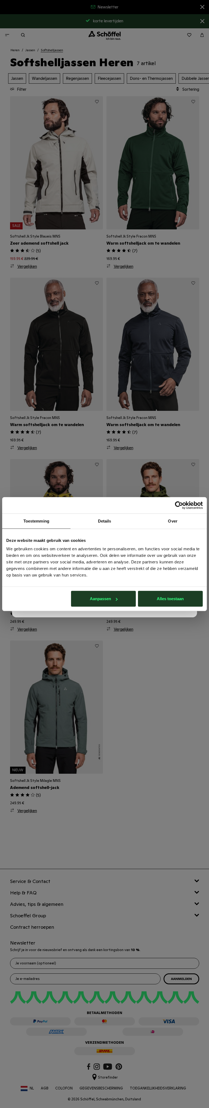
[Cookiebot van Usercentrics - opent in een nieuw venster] (179, 505)
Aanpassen (100, 598)
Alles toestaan (170, 598)
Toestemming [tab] (36, 520)
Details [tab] (104, 520)
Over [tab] (172, 520)
